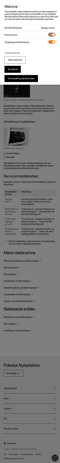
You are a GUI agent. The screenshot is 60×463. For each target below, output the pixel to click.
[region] (30, 42)
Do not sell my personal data (21, 78)
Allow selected (15, 60)
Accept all (12, 69)
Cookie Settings (12, 53)
